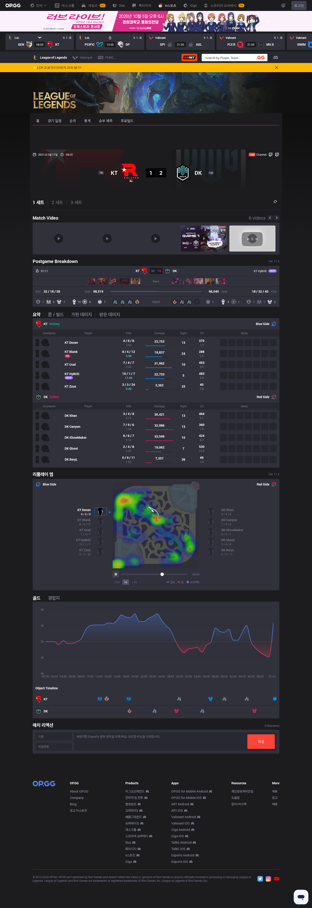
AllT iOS (177, 810)
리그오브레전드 (135, 791)
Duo (128, 842)
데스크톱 (130, 829)
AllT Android (180, 804)
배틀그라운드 (133, 817)
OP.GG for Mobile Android (189, 791)
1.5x (134, 582)
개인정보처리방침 (242, 791)
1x (125, 582)
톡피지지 (130, 849)
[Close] (268, 21)
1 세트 (38, 202)
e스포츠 (130, 855)
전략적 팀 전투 (134, 797)
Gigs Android (180, 829)
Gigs (128, 861)
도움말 (235, 797)
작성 (261, 741)
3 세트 (76, 202)
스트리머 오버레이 (136, 836)
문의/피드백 (238, 804)
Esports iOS (179, 861)
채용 (275, 804)
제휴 (275, 791)
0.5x (117, 582)
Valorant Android (183, 817)
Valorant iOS (180, 823)
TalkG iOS (178, 849)
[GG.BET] (189, 57)
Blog (73, 804)
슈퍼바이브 (132, 823)
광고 (275, 797)
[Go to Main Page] (13, 5)
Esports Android (182, 855)
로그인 (299, 5)
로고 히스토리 (78, 810)
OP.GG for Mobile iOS (186, 797)
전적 (39, 5)
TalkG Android (181, 842)
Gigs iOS (177, 836)
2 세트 (57, 202)
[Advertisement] (156, 137)
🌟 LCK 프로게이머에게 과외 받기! (57, 67)
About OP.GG (79, 791)
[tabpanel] (156, 392)
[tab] (38, 314)
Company (77, 797)
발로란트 (130, 804)
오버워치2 (131, 810)
